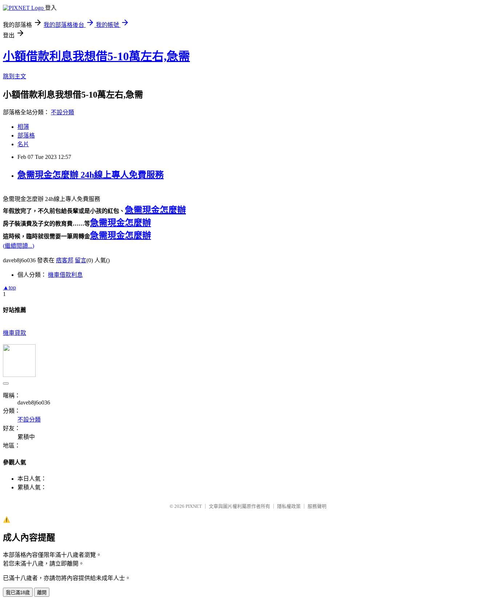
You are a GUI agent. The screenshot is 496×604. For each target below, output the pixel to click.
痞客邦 (64, 260)
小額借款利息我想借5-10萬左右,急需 (96, 56)
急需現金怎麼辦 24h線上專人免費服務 (90, 175)
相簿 (23, 127)
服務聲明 (317, 506)
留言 (80, 260)
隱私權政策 (289, 506)
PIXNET (194, 506)
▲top (9, 287)
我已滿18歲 (18, 592)
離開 (41, 592)
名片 (23, 144)
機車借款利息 (65, 275)
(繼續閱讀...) (18, 246)
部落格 (26, 135)
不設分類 (62, 112)
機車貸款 (14, 333)
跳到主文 (14, 76)
